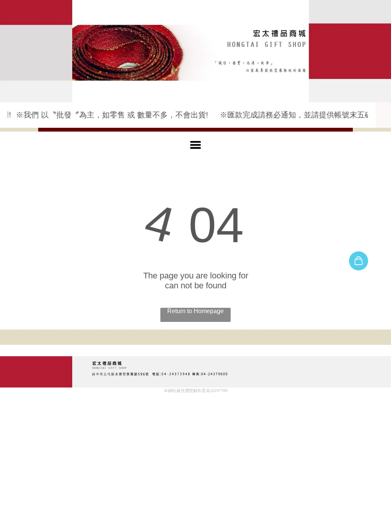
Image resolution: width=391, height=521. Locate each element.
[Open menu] (195, 145)
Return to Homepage (195, 311)
